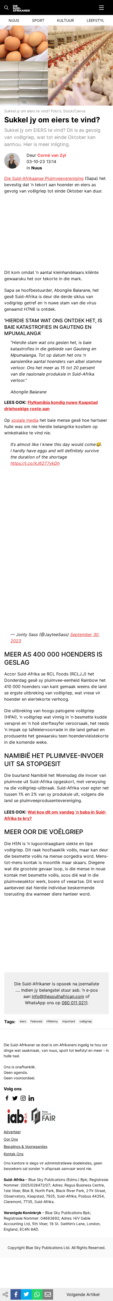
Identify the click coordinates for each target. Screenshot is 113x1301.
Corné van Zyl (51, 155)
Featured (36, 1021)
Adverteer (12, 1132)
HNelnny (52, 1021)
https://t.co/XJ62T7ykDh (35, 463)
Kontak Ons (13, 1154)
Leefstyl (95, 20)
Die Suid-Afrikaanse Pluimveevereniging (44, 178)
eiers (23, 1021)
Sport (38, 20)
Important (68, 1021)
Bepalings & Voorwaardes (25, 1146)
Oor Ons (11, 1139)
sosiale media (24, 420)
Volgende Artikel (83, 1294)
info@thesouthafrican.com (58, 996)
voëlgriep (85, 1021)
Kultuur (65, 20)
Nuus (14, 20)
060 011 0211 (74, 1002)
